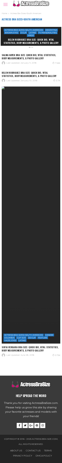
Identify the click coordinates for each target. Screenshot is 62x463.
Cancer (49, 335)
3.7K (58, 80)
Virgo (31, 35)
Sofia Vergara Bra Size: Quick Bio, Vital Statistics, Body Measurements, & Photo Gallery (30, 348)
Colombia (9, 338)
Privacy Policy (22, 455)
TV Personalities (47, 33)
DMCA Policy (44, 455)
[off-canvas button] (5, 4)
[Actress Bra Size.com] (31, 3)
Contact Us (33, 450)
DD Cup (32, 338)
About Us (16, 450)
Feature (42, 338)
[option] (31, 36)
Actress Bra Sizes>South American (23, 30)
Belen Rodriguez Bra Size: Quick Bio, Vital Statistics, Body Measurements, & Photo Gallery (31, 41)
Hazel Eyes (10, 340)
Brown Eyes (11, 33)
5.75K (57, 355)
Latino (32, 33)
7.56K (57, 63)
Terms (48, 450)
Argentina (51, 30)
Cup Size (21, 338)
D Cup (23, 33)
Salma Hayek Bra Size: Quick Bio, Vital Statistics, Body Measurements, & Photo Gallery (29, 56)
